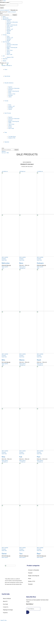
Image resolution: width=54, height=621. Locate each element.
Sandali (8, 27)
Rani (38, 456)
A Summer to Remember (12, 22)
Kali (20, 456)
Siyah (39, 360)
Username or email (4, 2)
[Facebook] (6, 590)
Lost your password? (4, 10)
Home (4, 16)
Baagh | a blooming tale (12, 25)
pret (4, 56)
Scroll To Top (3, 620)
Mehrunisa (5, 263)
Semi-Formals (6, 41)
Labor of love (10, 26)
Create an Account (12, 12)
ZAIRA (8, 49)
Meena (21, 360)
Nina (3, 456)
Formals (4, 34)
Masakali (9, 23)
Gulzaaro (40, 263)
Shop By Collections (7, 19)
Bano (21, 263)
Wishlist (4, 60)
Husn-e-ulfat (9, 54)
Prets (5, 132)
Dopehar (9, 20)
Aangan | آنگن (10, 29)
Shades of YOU (10, 57)
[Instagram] (8, 590)
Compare (4, 258)
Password (2, 5)
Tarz (20, 553)
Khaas (8, 36)
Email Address (30, 604)
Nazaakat (9, 30)
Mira (3, 360)
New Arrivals (5, 18)
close (4, 0)
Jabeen (8, 32)
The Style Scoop (12, 136)
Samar (4, 553)
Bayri (39, 553)
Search (14, 15)
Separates (5, 58)
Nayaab (8, 33)
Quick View (4, 260)
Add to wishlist (5, 257)
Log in (2, 7)
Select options (5, 266)
